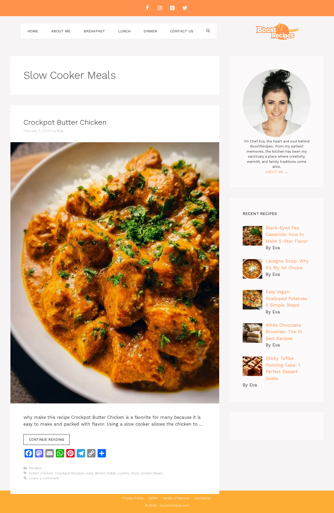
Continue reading (46, 440)
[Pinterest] (172, 8)
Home (32, 31)
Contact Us (181, 31)
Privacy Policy (133, 498)
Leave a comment (44, 478)
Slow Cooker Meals (147, 473)
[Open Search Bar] (208, 31)
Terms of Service (176, 498)
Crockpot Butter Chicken (64, 122)
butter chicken (41, 473)
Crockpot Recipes (69, 473)
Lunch (124, 31)
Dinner (150, 31)
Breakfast (94, 31)
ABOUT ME (274, 172)
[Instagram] (159, 8)
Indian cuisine (118, 473)
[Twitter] (185, 8)
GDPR (153, 498)
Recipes (35, 468)
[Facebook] (147, 8)
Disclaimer (203, 498)
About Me (60, 31)
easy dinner (95, 473)
